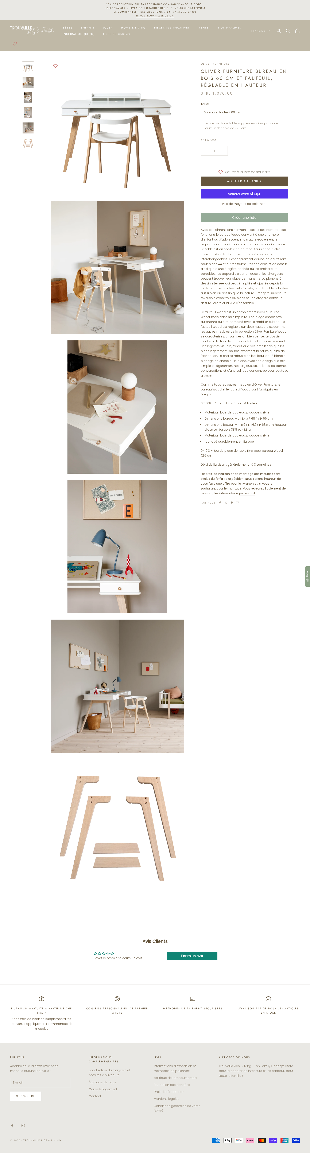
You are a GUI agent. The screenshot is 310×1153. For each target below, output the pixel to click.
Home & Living (133, 27)
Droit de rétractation (169, 1092)
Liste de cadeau (117, 34)
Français (258, 30)
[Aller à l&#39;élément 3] (28, 97)
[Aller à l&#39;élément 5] (28, 128)
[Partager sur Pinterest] (231, 502)
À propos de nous (102, 1082)
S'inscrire (25, 1096)
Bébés (68, 27)
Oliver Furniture (215, 64)
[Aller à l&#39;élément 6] (28, 143)
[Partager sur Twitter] (226, 502)
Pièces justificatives (172, 27)
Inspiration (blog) (79, 34)
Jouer (108, 27)
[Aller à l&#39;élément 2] (28, 82)
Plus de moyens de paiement (244, 204)
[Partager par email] (237, 502)
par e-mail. (247, 493)
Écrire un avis (192, 955)
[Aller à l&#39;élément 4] (28, 113)
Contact (95, 1096)
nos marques (229, 27)
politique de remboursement (175, 1078)
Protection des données (172, 1085)
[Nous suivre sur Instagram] (23, 1125)
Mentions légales (166, 1099)
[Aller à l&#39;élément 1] (28, 67)
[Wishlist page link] (15, 44)
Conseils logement (103, 1089)
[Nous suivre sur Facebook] (12, 1125)
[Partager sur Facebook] (220, 502)
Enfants (88, 27)
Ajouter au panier (244, 181)
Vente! (204, 27)
